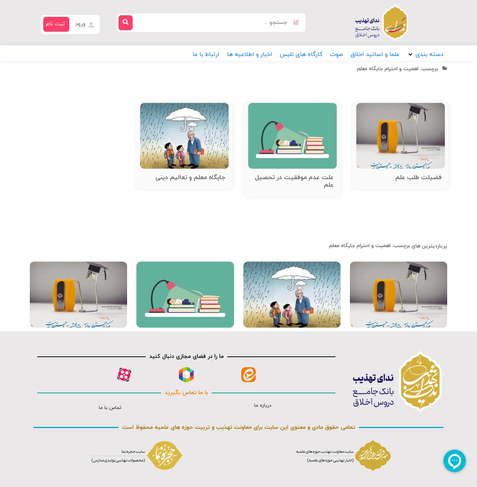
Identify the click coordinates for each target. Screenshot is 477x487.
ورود (81, 24)
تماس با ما (110, 408)
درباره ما (262, 405)
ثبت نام (55, 24)
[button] (425, 54)
